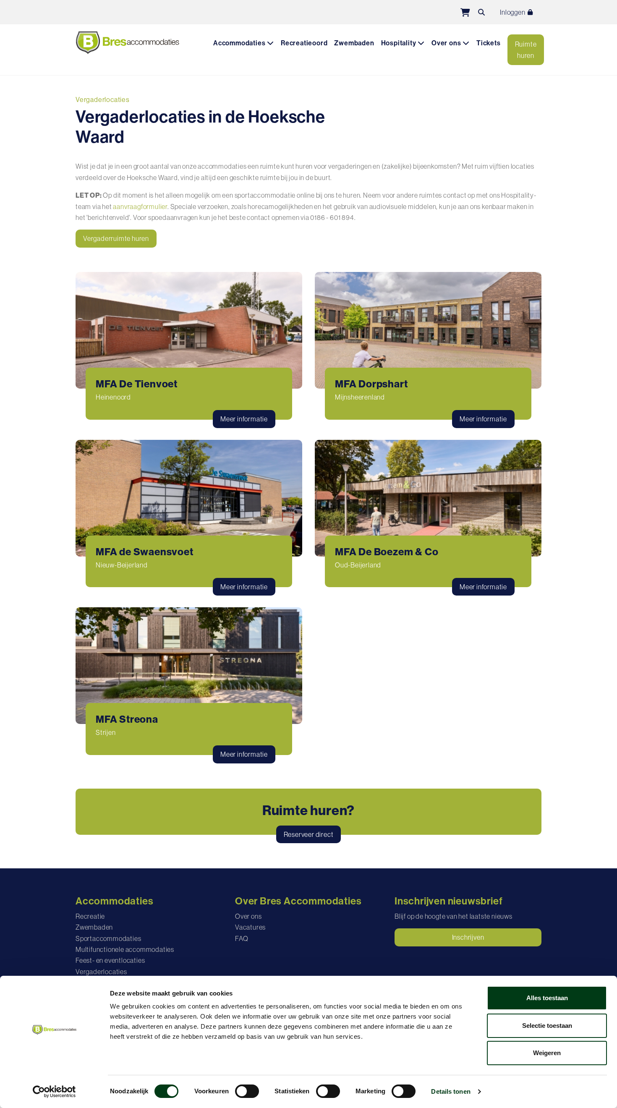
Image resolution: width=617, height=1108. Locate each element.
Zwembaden (354, 43)
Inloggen (513, 12)
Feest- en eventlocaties (110, 960)
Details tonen (450, 1091)
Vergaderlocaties (101, 971)
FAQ (241, 938)
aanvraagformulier (140, 206)
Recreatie (90, 916)
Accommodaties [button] (240, 43)
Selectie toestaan (547, 1025)
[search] (481, 12)
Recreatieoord (304, 43)
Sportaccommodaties (108, 938)
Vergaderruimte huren (116, 238)
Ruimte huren (526, 49)
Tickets (488, 43)
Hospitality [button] (399, 43)
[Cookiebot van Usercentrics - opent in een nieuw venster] (54, 1091)
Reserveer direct (309, 834)
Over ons (248, 916)
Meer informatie (244, 419)
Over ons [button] (447, 43)
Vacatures (250, 927)
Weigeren (547, 1052)
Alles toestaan (547, 997)
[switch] (247, 1091)
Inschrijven (468, 937)
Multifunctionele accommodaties (125, 949)
